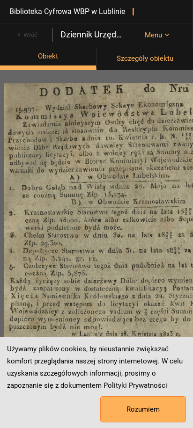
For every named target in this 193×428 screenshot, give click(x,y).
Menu (153, 35)
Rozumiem (143, 409)
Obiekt (48, 56)
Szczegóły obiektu (145, 58)
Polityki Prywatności (135, 385)
